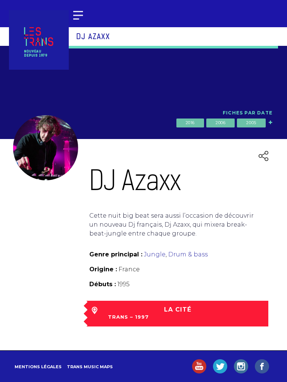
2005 (251, 122)
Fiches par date (247, 113)
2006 (220, 122)
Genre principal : (115, 254)
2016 (190, 122)
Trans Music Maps (90, 366)
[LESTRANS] (39, 40)
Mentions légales (38, 366)
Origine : (103, 269)
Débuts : (102, 284)
